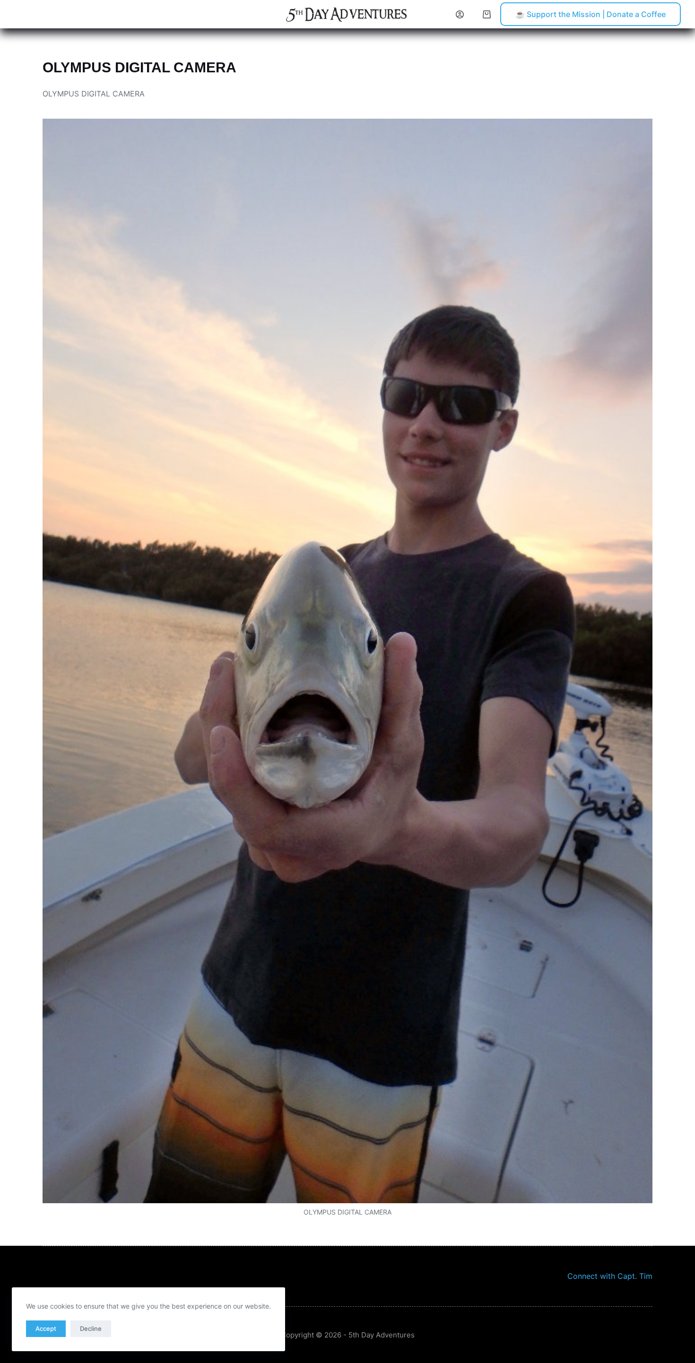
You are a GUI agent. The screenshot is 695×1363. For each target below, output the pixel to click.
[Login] (460, 14)
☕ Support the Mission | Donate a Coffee (590, 14)
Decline (91, 1328)
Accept (45, 1328)
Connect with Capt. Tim (609, 1276)
